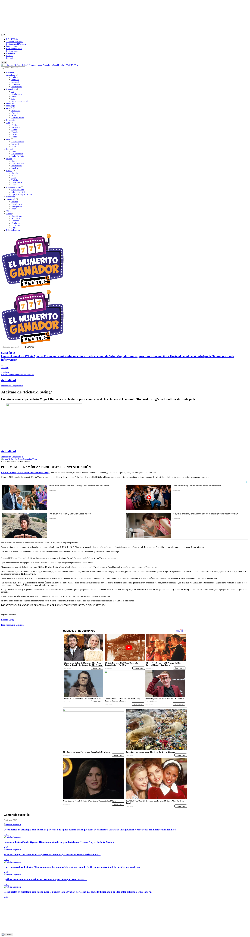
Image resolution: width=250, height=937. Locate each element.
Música (14, 96)
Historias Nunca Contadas (12, 625)
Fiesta (13, 151)
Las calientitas (17, 154)
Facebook (15, 125)
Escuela (14, 173)
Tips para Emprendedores (21, 194)
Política (14, 77)
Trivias (9, 211)
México (14, 168)
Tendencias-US (17, 142)
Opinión (9, 108)
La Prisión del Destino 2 (16, 44)
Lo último (10, 72)
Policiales (15, 80)
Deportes (10, 103)
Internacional (16, 87)
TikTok (14, 134)
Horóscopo (10, 106)
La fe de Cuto (12, 51)
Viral (8, 123)
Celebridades (16, 94)
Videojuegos (16, 204)
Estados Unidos (17, 163)
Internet (14, 202)
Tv (12, 92)
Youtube (14, 132)
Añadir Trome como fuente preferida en (17, 374)
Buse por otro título (14, 46)
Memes (14, 137)
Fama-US (15, 146)
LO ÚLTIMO (12, 39)
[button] (29, 347)
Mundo (9, 159)
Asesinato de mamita (14, 41)
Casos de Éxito (17, 190)
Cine (13, 99)
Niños (13, 178)
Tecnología (10, 199)
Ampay (14, 115)
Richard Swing (7, 620)
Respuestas (10, 120)
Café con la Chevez (14, 48)
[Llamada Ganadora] (32, 288)
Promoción (10, 197)
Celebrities (15, 223)
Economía (15, 84)
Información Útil (18, 192)
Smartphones (16, 206)
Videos (9, 214)
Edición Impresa (13, 230)
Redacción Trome (30, 459)
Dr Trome (15, 225)
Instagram (15, 127)
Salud (13, 175)
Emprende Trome (13, 187)
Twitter (14, 130)
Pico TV (9, 56)
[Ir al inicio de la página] (7, 934)
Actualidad (10, 75)
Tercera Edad (16, 182)
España (14, 161)
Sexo (13, 185)
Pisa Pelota (10, 53)
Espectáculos (11, 89)
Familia (9, 171)
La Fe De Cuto (17, 156)
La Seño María (17, 118)
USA (8, 139)
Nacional (15, 82)
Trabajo (14, 180)
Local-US (15, 144)
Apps (13, 209)
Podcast (9, 58)
